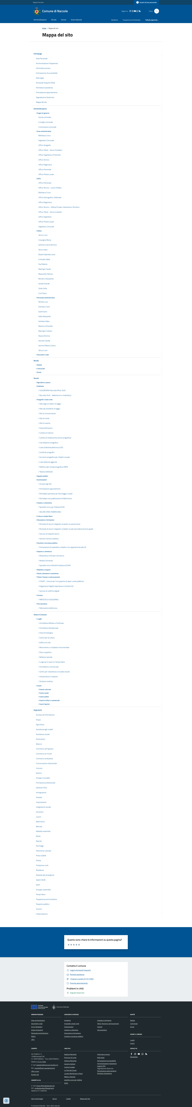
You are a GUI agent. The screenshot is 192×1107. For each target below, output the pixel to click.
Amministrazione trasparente (107, 1063)
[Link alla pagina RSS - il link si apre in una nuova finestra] (139, 11)
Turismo (99, 1027)
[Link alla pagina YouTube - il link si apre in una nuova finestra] (135, 11)
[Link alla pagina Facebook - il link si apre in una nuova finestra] (130, 11)
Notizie (132, 1020)
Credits (68, 1099)
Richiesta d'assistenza (104, 1073)
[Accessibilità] (6, 1100)
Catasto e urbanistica (71, 1030)
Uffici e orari (35, 1071)
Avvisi (132, 1027)
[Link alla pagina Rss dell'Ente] (146, 1054)
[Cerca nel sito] (156, 11)
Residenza (114, 20)
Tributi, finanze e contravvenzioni (108, 1023)
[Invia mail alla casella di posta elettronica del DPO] (45, 1086)
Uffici (32, 1039)
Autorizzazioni (68, 1027)
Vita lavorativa (102, 1030)
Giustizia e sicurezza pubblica (73, 1036)
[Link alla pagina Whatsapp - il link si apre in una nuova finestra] (137, 11)
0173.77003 (42, 1062)
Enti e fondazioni (36, 1027)
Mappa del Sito (85, 1099)
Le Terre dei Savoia (70, 1070)
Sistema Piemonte (70, 1061)
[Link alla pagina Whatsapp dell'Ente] (142, 1054)
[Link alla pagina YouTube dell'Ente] (139, 1054)
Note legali (100, 1057)
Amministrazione (40, 19)
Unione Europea (69, 1067)
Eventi (132, 1043)
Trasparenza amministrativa (131, 20)
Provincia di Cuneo (70, 1057)
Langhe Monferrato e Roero (73, 1073)
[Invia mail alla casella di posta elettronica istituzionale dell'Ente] (47, 1065)
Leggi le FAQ (101, 1066)
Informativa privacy (103, 1054)
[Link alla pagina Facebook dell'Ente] (131, 1054)
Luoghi (132, 1040)
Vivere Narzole (76, 19)
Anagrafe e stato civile (71, 1023)
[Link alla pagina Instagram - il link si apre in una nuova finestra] (132, 11)
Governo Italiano (69, 1064)
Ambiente (67, 1020)
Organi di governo (37, 1030)
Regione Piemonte (38, 2)
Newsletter (134, 1057)
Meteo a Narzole (69, 1077)
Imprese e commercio (104, 1020)
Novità (53, 19)
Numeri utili (35, 1074)
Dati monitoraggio (37, 1099)
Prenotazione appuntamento (106, 1071)
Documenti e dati (36, 1023)
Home (44, 28)
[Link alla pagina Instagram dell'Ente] (135, 1054)
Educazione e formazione (72, 1033)
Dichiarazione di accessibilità (106, 1061)
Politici (33, 1036)
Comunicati (134, 1023)
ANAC (66, 1083)
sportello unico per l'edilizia (73, 1080)
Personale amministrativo (39, 1033)
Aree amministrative (38, 1020)
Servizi (63, 19)
